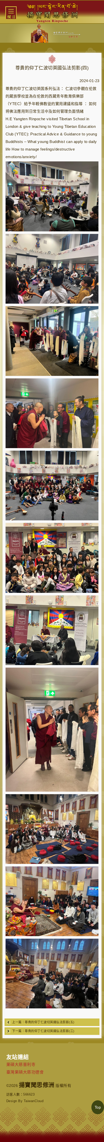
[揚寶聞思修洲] (52, 12)
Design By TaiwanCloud (25, 1101)
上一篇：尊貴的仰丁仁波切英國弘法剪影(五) (43, 1022)
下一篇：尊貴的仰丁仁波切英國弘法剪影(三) (43, 1031)
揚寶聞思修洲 (37, 1085)
